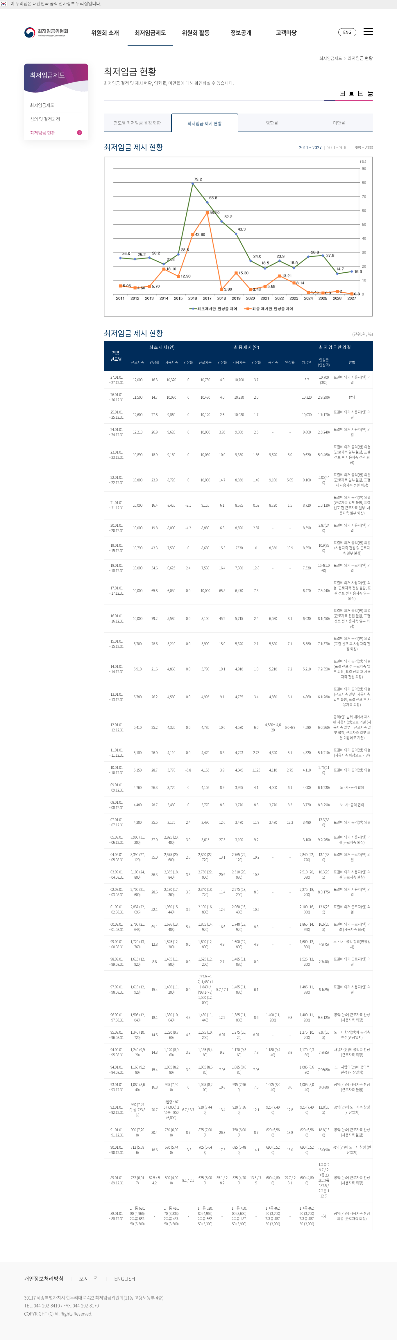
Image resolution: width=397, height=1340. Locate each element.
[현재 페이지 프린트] (370, 93)
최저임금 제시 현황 (204, 123)
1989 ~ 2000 (363, 147)
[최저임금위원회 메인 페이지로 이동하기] (46, 32)
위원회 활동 (196, 32)
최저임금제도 (150, 32)
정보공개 (240, 32)
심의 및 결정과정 (45, 119)
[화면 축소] (360, 93)
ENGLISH (124, 1279)
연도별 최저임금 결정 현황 (137, 123)
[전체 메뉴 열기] (368, 31)
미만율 (339, 123)
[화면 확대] (342, 93)
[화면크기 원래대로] (351, 93)
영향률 (272, 123)
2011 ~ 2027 (310, 147)
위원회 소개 (105, 32)
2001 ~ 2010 (337, 147)
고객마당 (286, 32)
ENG (347, 32)
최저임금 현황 (42, 132)
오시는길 (89, 1279)
